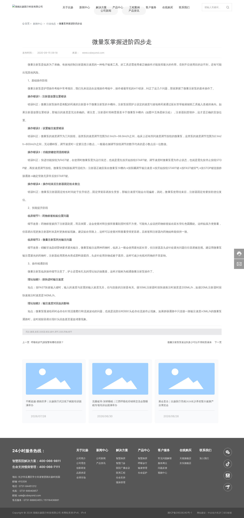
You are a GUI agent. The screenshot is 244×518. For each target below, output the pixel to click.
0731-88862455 (33, 500)
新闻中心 (84, 7)
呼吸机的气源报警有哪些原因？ (47, 342)
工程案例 (134, 7)
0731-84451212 (27, 486)
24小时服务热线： (28, 450)
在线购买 (167, 7)
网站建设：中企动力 (206, 512)
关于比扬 (68, 7)
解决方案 (101, 7)
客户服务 (151, 7)
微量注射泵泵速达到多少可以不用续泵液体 (189, 342)
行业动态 (51, 23)
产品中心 (118, 7)
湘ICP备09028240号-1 (179, 512)
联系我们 (184, 7)
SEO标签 (227, 512)
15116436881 (51, 500)
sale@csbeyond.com (29, 495)
